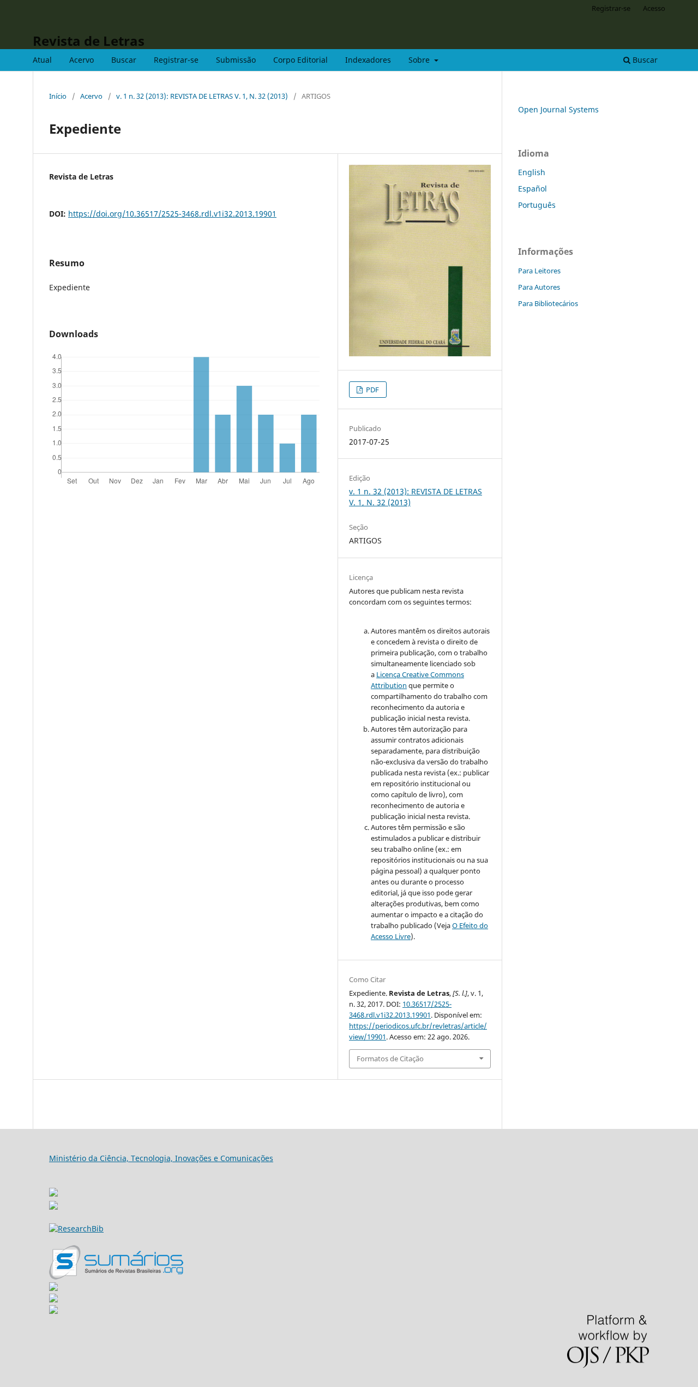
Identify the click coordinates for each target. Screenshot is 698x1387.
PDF (371, 389)
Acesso (654, 8)
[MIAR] (53, 1189)
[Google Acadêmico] (53, 1299)
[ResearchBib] (76, 1228)
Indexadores (368, 60)
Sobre (420, 60)
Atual (42, 60)
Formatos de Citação (390, 1058)
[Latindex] (53, 1311)
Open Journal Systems (558, 109)
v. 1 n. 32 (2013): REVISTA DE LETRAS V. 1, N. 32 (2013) (202, 96)
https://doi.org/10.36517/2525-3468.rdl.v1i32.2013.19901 (172, 213)
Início (58, 96)
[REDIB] (53, 1206)
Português (537, 205)
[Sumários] (116, 1276)
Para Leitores (539, 271)
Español (532, 188)
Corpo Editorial (300, 60)
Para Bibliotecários (548, 303)
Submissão (236, 60)
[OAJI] (53, 1288)
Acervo (81, 60)
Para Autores (539, 287)
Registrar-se (176, 60)
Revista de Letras (89, 41)
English (531, 172)
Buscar (123, 60)
